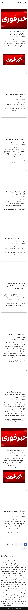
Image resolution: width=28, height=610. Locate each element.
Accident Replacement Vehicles (10, 603)
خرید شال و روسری (10, 597)
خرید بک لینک (9, 567)
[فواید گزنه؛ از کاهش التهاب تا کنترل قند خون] (14, 179)
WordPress (10, 608)
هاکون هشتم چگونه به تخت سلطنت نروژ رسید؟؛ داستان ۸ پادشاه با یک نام (15, 286)
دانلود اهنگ (11, 573)
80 (7, 544)
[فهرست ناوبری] (3, 2)
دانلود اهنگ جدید (21, 563)
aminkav (22, 36)
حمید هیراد (4, 584)
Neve (19, 608)
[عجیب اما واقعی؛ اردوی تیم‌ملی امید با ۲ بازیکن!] (14, 82)
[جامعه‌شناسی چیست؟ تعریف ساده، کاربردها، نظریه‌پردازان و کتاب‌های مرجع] (14, 379)
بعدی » (24, 548)
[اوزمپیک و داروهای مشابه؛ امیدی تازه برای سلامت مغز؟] (14, 127)
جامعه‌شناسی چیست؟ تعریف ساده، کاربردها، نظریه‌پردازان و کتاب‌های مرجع (15, 394)
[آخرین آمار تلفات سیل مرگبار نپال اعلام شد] (14, 499)
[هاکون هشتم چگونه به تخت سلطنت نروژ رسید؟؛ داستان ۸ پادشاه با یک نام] (14, 271)
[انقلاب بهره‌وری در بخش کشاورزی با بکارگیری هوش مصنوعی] (14, 19)
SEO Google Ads (6, 605)
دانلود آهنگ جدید (10, 571)
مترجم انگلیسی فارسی (11, 593)
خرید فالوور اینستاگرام (11, 563)
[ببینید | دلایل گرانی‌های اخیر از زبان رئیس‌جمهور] (14, 322)
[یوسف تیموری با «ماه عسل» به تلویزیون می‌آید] (14, 226)
